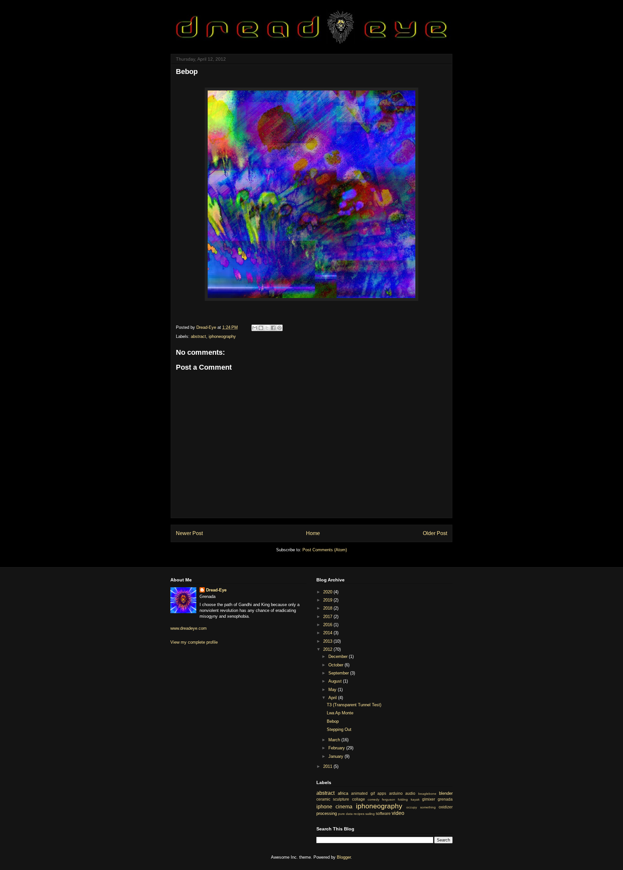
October (336, 664)
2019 (328, 600)
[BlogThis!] (261, 328)
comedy (373, 799)
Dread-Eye (216, 590)
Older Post (435, 533)
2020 (328, 592)
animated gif (363, 793)
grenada (445, 799)
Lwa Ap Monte (340, 712)
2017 (328, 616)
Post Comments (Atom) (324, 549)
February (337, 747)
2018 (328, 608)
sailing (370, 814)
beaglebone (427, 793)
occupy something (420, 807)
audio (410, 793)
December (338, 656)
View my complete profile (194, 642)
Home (313, 533)
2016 (328, 624)
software (383, 813)
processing (326, 813)
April (333, 697)
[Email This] (254, 328)
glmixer (428, 799)
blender (446, 793)
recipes (359, 814)
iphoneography (222, 336)
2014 (328, 632)
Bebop (333, 721)
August (335, 681)
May (333, 689)
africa (343, 793)
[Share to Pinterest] (279, 328)
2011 (328, 766)
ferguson (388, 799)
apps (381, 793)
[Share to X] (267, 328)
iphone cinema (334, 806)
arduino (396, 793)
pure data (345, 814)
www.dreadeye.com (188, 628)
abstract (198, 336)
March (334, 739)
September (339, 673)
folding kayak (408, 799)
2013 (328, 641)
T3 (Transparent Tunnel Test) (354, 704)
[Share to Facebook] (273, 328)
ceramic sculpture (332, 799)
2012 (328, 649)
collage (358, 799)
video (398, 813)
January (336, 756)
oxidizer (446, 807)
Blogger (344, 857)
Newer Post (189, 533)
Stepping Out (339, 729)
